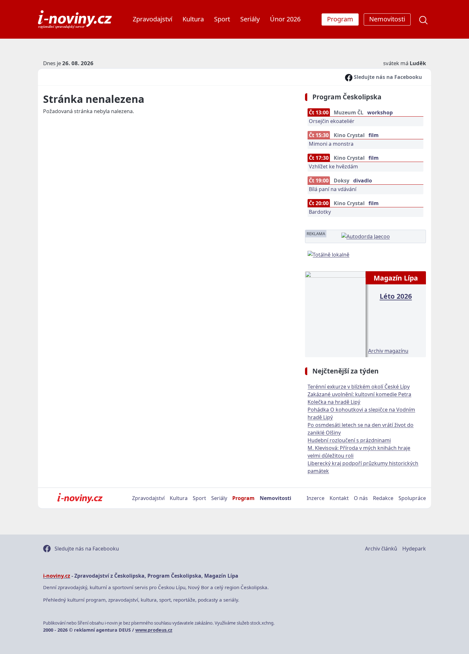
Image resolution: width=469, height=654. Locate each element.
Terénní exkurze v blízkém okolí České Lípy (359, 386)
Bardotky (320, 211)
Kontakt (339, 498)
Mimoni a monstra (331, 143)
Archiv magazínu (388, 350)
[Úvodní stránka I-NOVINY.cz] (80, 498)
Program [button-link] (340, 19)
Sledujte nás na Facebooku (387, 77)
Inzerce (315, 498)
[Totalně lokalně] (328, 254)
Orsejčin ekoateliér (331, 121)
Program (243, 498)
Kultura (193, 19)
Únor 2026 (285, 19)
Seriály (250, 19)
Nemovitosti (275, 498)
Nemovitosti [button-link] (387, 19)
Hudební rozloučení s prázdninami (349, 440)
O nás (361, 498)
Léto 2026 (396, 296)
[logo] (74, 19)
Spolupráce (412, 498)
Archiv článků (381, 548)
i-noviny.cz (56, 575)
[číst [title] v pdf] (335, 313)
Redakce (383, 498)
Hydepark (414, 548)
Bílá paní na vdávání (332, 189)
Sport (222, 19)
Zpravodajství (152, 19)
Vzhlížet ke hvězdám (333, 166)
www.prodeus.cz (153, 630)
